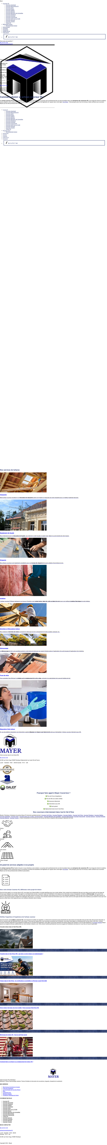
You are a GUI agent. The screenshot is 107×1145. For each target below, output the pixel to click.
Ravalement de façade (7, 533)
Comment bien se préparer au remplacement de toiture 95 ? (16, 1061)
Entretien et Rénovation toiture (10, 629)
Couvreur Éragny (10, 9)
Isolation (2, 598)
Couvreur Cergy (10, 7)
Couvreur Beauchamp (8, 1113)
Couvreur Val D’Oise (47, 815)
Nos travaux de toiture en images (11, 1087)
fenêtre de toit (6, 31)
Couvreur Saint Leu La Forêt (13, 19)
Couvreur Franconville (11, 17)
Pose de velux (4, 675)
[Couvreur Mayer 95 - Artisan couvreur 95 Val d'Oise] (27, 107)
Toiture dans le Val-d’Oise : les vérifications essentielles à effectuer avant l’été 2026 (23, 981)
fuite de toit (6, 32)
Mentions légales (7, 1094)
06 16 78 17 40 (13, 37)
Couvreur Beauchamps (67, 816)
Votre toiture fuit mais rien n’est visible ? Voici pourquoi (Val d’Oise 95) (19, 1008)
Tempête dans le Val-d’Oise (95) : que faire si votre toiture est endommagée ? (21, 954)
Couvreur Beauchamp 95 (12, 6)
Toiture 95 (8, 23)
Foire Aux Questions (8, 1088)
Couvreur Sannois (10, 20)
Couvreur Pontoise (10, 16)
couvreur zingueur (97, 922)
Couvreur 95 (6, 3)
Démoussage (6, 27)
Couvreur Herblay (10, 10)
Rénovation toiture (7, 24)
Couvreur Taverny (10, 21)
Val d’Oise (65, 102)
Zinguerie (5, 28)
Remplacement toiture (11, 25)
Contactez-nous (7, 1092)
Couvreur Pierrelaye (11, 14)
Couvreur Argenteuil (11, 5)
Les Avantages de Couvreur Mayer (11, 1090)
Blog (4, 1091)
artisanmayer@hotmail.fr (6, 44)
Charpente (5, 30)
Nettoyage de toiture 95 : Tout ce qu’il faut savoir (13, 1035)
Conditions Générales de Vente (11, 1095)
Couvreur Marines (10, 12)
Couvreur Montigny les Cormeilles (14, 13)
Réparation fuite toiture (7, 729)
